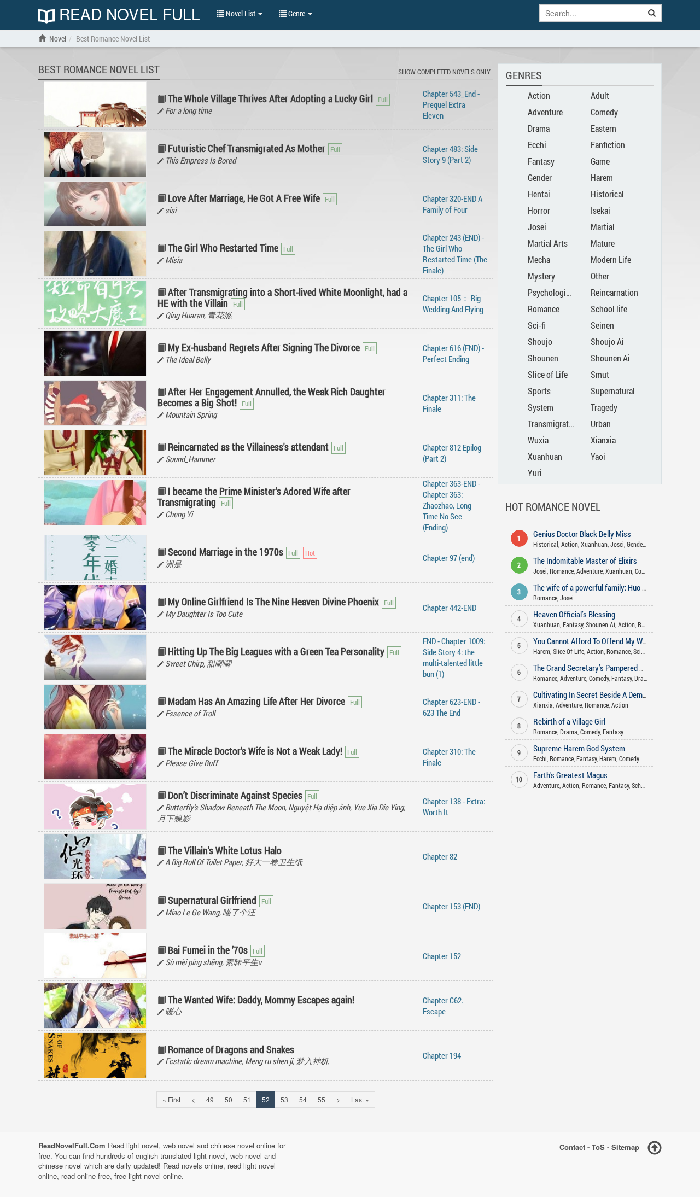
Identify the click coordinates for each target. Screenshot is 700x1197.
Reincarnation (614, 292)
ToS (598, 1147)
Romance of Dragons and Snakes (231, 1049)
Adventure (545, 112)
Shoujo (540, 341)
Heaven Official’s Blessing (574, 614)
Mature (603, 243)
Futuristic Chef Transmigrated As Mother (246, 148)
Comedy (604, 112)
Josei (537, 226)
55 (321, 1099)
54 (303, 1099)
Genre (297, 13)
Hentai (539, 194)
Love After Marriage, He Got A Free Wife (244, 198)
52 (266, 1099)
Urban (601, 423)
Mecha (539, 259)
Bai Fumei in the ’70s (208, 949)
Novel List (240, 13)
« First (171, 1099)
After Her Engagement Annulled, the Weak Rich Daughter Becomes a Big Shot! (272, 397)
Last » (360, 1099)
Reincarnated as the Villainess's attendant (248, 446)
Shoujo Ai (607, 341)
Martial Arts (548, 243)
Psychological (552, 292)
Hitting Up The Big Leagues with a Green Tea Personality (276, 651)
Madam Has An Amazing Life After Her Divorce (256, 701)
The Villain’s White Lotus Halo (225, 850)
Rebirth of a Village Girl (569, 721)
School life (609, 308)
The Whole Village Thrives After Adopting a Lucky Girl (270, 98)
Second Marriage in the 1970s (225, 551)
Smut (600, 374)
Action (539, 95)
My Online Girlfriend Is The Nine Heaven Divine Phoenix (273, 601)
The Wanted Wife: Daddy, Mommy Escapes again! (261, 999)
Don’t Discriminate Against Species (235, 795)
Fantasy (541, 161)
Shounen (543, 358)
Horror (539, 210)
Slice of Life (548, 374)
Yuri (535, 472)
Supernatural (613, 390)
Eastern (603, 128)
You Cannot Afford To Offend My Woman (596, 640)
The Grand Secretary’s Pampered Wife (593, 667)
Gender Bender (645, 544)
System (540, 407)
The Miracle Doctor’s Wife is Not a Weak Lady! (255, 750)
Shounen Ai (610, 358)
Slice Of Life (568, 651)
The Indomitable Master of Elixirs (585, 560)
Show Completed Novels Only (444, 72)
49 (210, 1099)
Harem (602, 177)
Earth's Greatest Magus (570, 774)
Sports (539, 390)
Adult (600, 95)
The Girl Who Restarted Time (223, 247)
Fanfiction (608, 144)
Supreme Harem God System (579, 748)
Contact (572, 1147)
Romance (543, 308)
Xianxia (603, 440)
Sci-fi (537, 325)
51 (247, 1099)
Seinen (602, 325)
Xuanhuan (545, 456)
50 (228, 1099)
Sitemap (625, 1147)
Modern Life (611, 259)
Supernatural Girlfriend (212, 900)
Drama (539, 128)
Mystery (541, 276)
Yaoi (598, 456)
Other (600, 276)
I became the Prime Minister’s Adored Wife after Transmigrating (254, 496)
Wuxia (538, 440)
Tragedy (604, 407)
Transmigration (554, 423)
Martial (603, 226)
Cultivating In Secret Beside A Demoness (597, 694)
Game (600, 161)
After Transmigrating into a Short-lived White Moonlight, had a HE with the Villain (282, 297)
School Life (646, 785)
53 (284, 1099)
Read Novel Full (127, 15)
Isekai (600, 210)
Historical (607, 194)
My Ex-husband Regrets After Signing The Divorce (264, 347)
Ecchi (537, 144)
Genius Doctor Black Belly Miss (582, 533)
